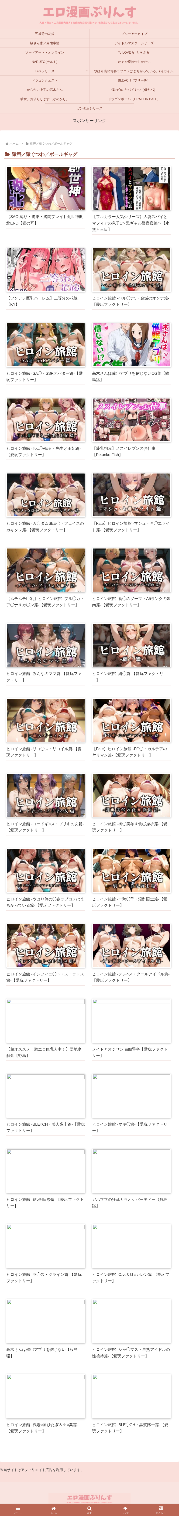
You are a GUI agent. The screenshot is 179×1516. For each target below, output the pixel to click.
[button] (165, 1156)
